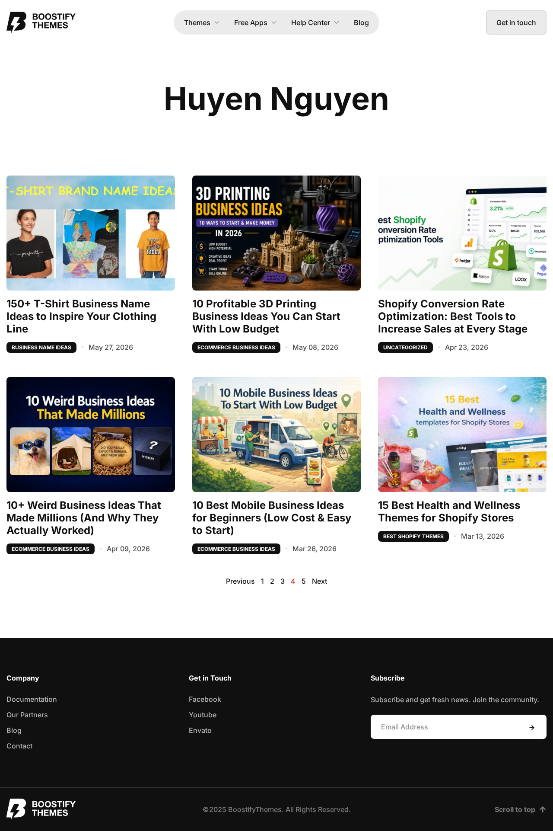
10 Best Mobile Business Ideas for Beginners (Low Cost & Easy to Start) (271, 518)
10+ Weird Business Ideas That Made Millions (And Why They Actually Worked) (83, 518)
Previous (240, 581)
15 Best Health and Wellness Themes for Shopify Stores (449, 511)
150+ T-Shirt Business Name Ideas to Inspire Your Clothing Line (81, 316)
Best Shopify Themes (413, 536)
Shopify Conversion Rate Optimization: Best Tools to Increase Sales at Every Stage (453, 316)
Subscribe (532, 727)
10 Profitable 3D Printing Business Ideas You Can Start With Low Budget (266, 316)
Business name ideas (41, 347)
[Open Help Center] (336, 22)
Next (319, 581)
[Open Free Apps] (273, 22)
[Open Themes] (216, 22)
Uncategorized (405, 347)
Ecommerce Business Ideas (236, 347)
